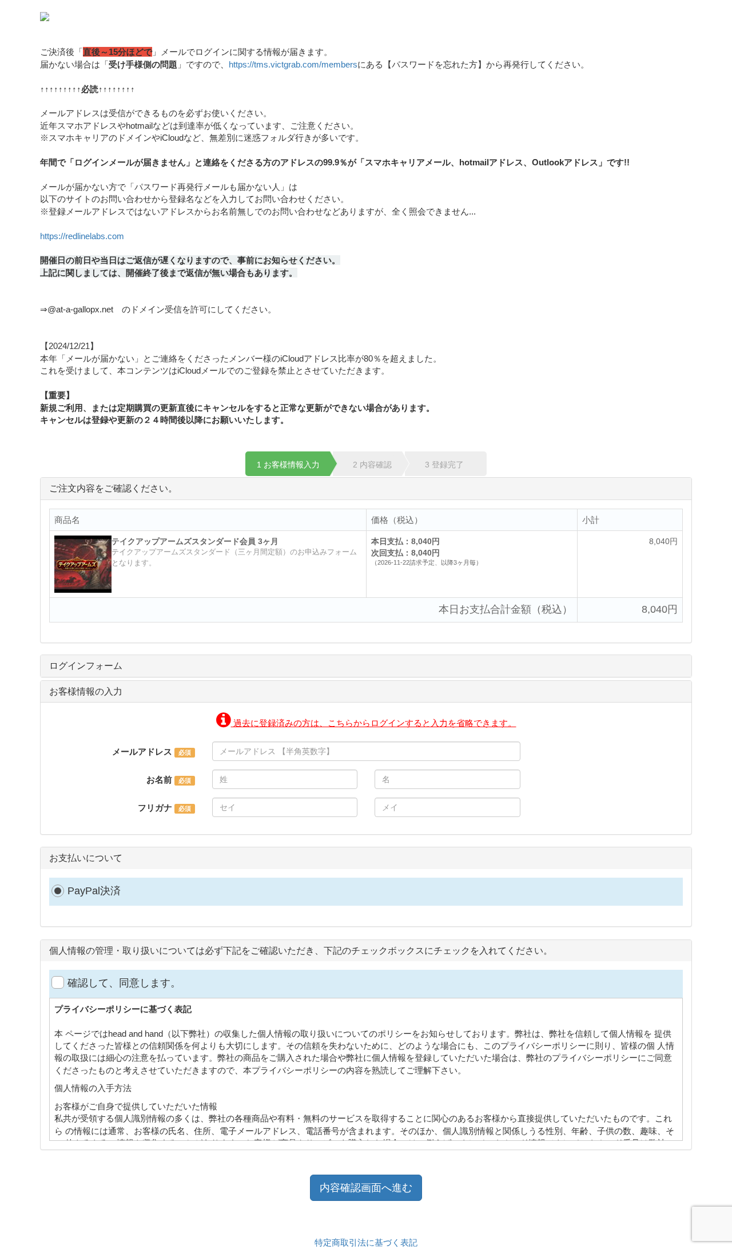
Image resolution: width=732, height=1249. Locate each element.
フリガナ (155, 807)
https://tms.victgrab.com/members (293, 64)
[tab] (366, 666)
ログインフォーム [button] (85, 666)
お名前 (159, 779)
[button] (366, 723)
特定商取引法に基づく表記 (366, 1242)
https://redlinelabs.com (86, 236)
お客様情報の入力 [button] (85, 691)
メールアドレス (142, 751)
